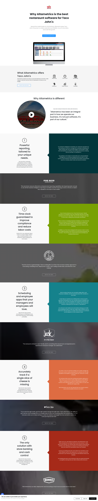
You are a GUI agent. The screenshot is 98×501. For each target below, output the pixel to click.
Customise (77, 498)
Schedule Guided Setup (49, 35)
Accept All (93, 498)
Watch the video (49, 196)
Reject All (85, 498)
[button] (2, 494)
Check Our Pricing (24, 85)
